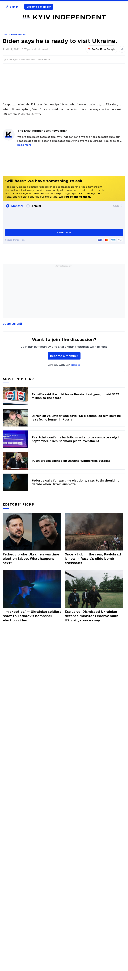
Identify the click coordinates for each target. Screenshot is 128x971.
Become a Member (38, 6)
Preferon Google (103, 49)
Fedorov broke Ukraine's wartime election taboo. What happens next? (31, 558)
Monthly (17, 205)
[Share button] (122, 49)
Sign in (75, 365)
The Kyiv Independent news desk (28, 59)
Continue (64, 232)
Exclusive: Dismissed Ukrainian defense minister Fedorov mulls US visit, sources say (91, 616)
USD (116, 205)
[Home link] (64, 17)
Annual (36, 205)
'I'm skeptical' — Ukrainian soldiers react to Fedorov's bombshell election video (32, 616)
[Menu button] (123, 6)
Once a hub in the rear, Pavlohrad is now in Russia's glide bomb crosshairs (93, 558)
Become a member (64, 356)
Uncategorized (14, 34)
